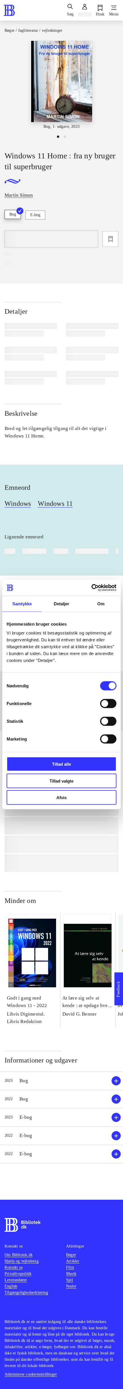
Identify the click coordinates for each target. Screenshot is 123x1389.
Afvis (61, 797)
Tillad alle (61, 764)
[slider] (61, 85)
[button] (61, 1081)
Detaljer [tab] (62, 603)
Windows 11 (55, 503)
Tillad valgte (61, 780)
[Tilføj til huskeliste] (110, 239)
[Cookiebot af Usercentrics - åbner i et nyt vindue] (91, 588)
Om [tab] (100, 603)
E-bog (35, 215)
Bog (12, 214)
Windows (18, 503)
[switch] (108, 703)
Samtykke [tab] (22, 603)
